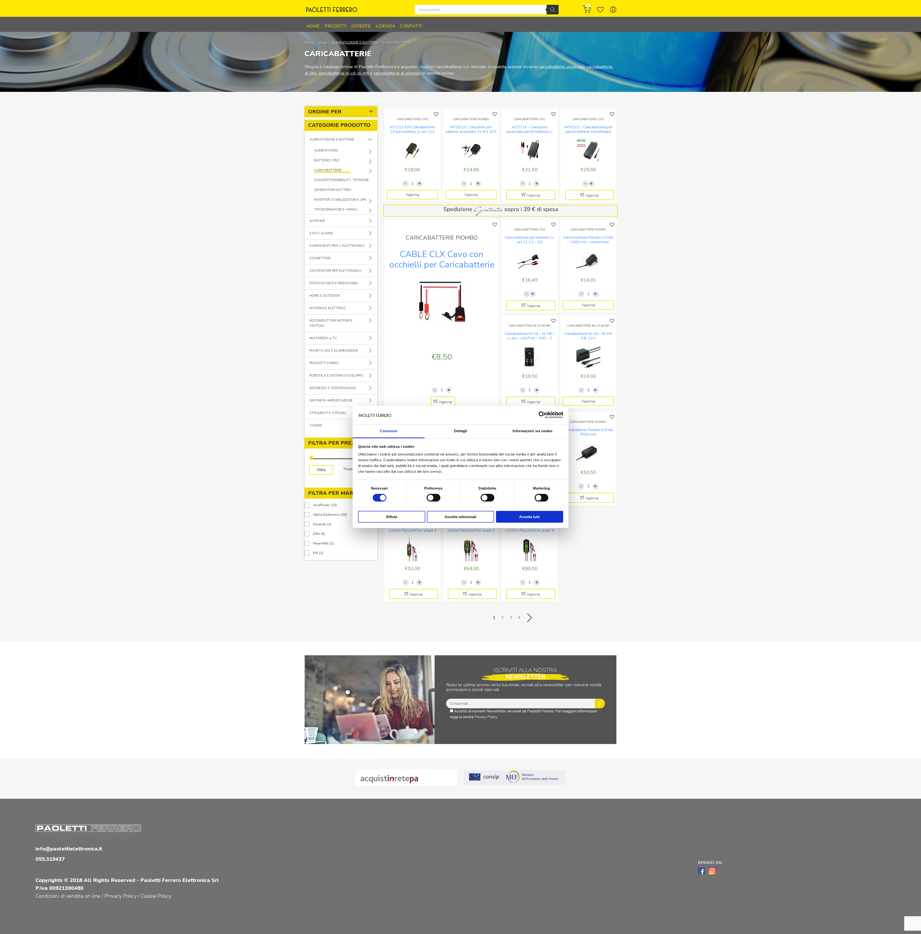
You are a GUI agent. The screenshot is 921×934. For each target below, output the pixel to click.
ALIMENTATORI (325, 150)
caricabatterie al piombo (397, 73)
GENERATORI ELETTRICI (332, 190)
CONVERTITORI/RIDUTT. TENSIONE (341, 180)
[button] (437, 114)
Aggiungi (412, 194)
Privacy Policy (485, 717)
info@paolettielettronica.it (68, 848)
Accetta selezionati (460, 517)
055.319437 (50, 859)
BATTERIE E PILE (327, 160)
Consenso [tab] (388, 431)
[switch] (433, 498)
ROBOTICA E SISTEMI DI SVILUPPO (336, 375)
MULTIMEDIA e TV (323, 338)
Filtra (321, 470)
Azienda (386, 26)
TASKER (315, 425)
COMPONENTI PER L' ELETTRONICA (337, 245)
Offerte (361, 26)
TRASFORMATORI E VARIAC (336, 209)
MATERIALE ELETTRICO (327, 308)
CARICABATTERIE (328, 170)
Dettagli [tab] (460, 431)
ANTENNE (317, 221)
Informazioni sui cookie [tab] (532, 431)
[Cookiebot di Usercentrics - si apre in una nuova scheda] (542, 415)
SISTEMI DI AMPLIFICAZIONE (331, 400)
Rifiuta (391, 517)
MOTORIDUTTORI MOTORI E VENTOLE (331, 323)
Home (313, 26)
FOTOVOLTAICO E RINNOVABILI (333, 283)
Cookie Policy (156, 896)
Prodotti (336, 26)
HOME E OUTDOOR (324, 295)
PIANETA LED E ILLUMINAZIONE (333, 350)
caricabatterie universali (562, 67)
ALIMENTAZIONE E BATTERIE (355, 42)
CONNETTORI (320, 258)
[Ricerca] (553, 9)
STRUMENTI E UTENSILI (327, 413)
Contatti (411, 26)
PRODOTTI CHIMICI (323, 363)
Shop (323, 42)
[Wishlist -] (600, 9)
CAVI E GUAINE (321, 233)
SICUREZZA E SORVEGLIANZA (332, 388)
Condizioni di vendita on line (67, 896)
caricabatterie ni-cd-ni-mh (344, 73)
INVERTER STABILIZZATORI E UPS (340, 199)
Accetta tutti (529, 517)
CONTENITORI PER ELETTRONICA (335, 270)
